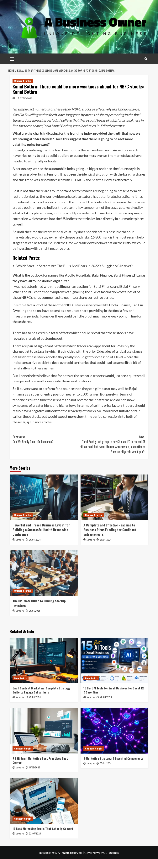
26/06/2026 (35, 539)
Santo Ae (20, 540)
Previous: (33, 439)
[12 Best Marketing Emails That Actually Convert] (44, 801)
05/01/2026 (34, 610)
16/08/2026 (34, 767)
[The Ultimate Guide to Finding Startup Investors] (44, 573)
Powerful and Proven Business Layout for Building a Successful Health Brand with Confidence (41, 530)
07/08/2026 (106, 763)
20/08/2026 (106, 697)
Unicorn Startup (22, 80)
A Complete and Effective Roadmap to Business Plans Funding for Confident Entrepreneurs (109, 530)
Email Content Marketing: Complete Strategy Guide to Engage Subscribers (41, 690)
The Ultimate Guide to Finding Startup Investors (39, 603)
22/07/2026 (35, 833)
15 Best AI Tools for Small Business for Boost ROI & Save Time (114, 690)
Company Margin (22, 748)
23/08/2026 (35, 697)
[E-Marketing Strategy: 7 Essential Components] (115, 731)
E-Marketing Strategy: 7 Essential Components (113, 758)
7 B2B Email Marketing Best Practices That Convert (40, 760)
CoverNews (92, 852)
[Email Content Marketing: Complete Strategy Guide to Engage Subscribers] (44, 660)
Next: (112, 444)
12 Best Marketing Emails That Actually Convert (43, 828)
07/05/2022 (26, 98)
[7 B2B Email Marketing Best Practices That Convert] (44, 731)
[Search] (146, 58)
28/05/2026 (106, 539)
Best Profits (20, 678)
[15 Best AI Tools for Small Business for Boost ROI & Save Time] (115, 660)
